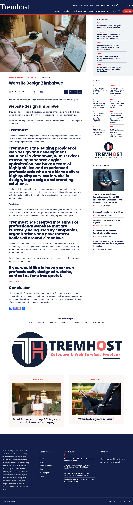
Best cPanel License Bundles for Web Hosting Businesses (99, 131)
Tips (99, 23)
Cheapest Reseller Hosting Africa (108, 212)
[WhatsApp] (80, 92)
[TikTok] (115, 502)
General (100, 32)
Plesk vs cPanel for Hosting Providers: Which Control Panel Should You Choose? (108, 36)
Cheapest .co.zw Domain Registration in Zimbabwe (105, 232)
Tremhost (32, 77)
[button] (117, 5)
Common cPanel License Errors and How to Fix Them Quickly (108, 58)
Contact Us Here (14, 281)
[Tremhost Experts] (10, 92)
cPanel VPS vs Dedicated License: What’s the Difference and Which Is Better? (117, 132)
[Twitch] (120, 502)
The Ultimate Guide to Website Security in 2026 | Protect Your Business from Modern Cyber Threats (107, 198)
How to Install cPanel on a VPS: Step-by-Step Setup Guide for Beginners (110, 69)
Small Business (16, 77)
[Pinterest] (75, 92)
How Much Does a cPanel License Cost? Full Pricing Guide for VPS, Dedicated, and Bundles (116, 118)
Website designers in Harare (96, 419)
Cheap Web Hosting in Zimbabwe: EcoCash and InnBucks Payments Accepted (108, 243)
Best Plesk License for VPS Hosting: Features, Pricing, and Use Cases (108, 47)
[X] (129, 5)
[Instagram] (127, 5)
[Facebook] (124, 5)
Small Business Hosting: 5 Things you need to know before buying (36, 421)
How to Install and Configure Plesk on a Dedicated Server (109, 27)
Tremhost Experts (22, 92)
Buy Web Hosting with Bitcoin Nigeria (106, 221)
